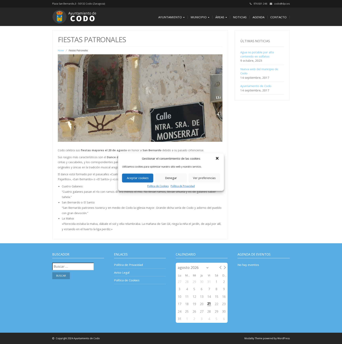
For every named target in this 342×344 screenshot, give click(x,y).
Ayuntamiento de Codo (255, 86)
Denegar (171, 178)
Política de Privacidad (183, 186)
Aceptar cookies (138, 178)
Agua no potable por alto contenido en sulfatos (257, 54)
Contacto (278, 17)
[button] (217, 158)
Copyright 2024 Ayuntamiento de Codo (77, 338)
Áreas (220, 17)
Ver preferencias (204, 178)
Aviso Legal (121, 272)
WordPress (283, 338)
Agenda (258, 17)
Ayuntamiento (170, 17)
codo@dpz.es (282, 3)
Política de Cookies (158, 186)
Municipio (199, 17)
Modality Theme (253, 338)
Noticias (240, 17)
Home (61, 50)
